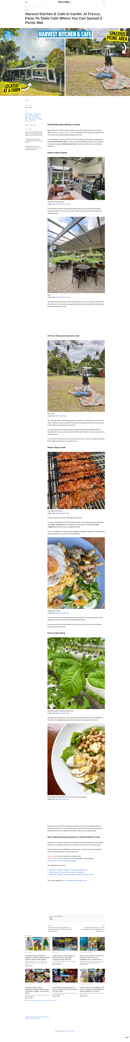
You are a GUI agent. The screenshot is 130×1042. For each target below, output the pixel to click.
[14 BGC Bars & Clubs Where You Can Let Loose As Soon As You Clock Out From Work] (64, 975)
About (26, 1000)
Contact (33, 1000)
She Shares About (61, 416)
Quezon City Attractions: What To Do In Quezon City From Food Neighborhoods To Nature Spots (92, 957)
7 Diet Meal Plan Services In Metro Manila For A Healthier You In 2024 (34, 141)
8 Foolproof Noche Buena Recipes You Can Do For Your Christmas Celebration (33, 148)
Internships (37, 1000)
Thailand (42, 1016)
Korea (39, 1018)
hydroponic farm (33, 119)
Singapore (32, 1016)
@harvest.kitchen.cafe (62, 513)
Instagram (73, 861)
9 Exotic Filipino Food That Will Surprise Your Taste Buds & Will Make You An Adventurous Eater (33, 133)
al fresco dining (28, 114)
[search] (104, 2)
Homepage (27, 6)
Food (41, 6)
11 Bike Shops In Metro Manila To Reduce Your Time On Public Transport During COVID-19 (63, 957)
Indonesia (27, 1018)
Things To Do (35, 6)
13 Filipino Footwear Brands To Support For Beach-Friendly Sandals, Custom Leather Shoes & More (37, 957)
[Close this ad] (129, 1037)
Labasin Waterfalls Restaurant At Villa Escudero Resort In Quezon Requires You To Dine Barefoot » (92, 929)
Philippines (46, 1016)
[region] (76, 111)
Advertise (27, 1016)
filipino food (28, 117)
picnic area (32, 120)
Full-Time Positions (45, 1000)
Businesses (28, 952)
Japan (35, 1018)
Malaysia (37, 1016)
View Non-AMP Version (70, 1031)
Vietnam (32, 1018)
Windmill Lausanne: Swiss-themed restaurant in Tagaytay (66, 872)
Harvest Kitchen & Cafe (63, 204)
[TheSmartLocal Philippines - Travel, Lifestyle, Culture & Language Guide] (65, 2)
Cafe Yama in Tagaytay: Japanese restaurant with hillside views (68, 870)
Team (29, 1000)
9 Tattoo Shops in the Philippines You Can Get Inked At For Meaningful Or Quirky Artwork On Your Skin (92, 989)
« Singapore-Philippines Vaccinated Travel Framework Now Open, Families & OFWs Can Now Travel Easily (60, 929)
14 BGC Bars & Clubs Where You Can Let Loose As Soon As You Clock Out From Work (64, 989)
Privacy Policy (53, 1000)
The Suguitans (68, 880)
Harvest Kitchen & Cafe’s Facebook (58, 861)
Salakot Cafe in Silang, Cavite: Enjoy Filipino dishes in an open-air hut (71, 874)
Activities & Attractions (86, 952)
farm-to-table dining (34, 115)
